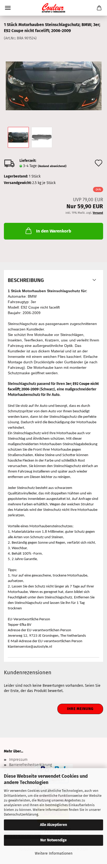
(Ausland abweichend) (52, 166)
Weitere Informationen (53, 853)
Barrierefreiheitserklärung (30, 765)
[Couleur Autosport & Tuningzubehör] (53, 8)
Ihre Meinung (80, 709)
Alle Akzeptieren (53, 825)
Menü (8, 8)
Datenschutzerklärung (21, 814)
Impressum (18, 759)
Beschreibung (26, 280)
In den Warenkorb (53, 231)
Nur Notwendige (53, 840)
